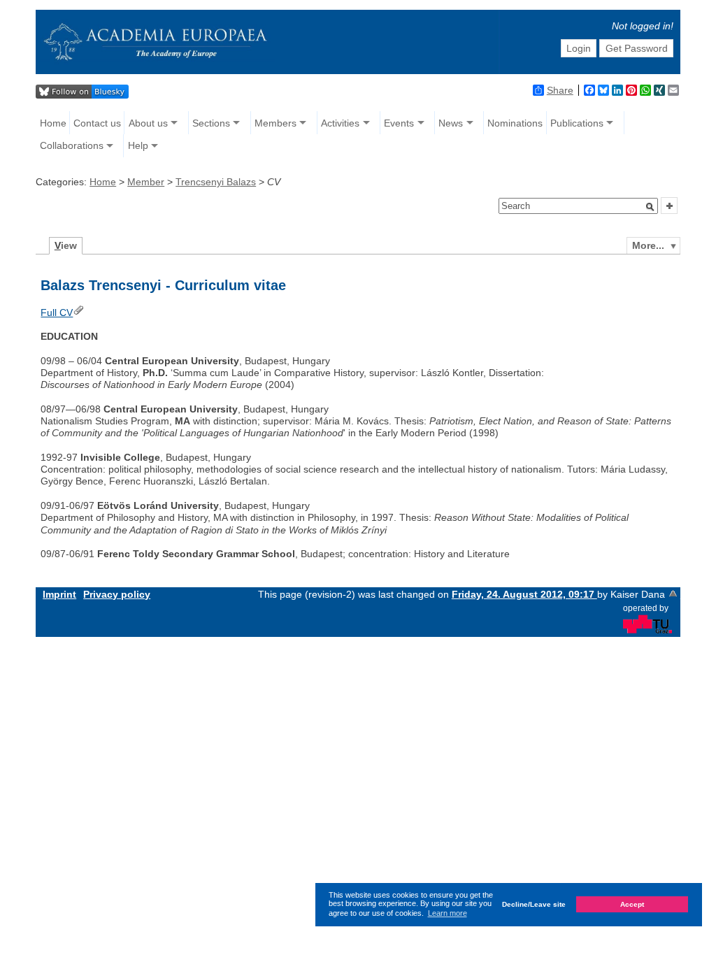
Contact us (97, 123)
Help (138, 145)
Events (399, 123)
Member (145, 181)
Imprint (59, 594)
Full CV (57, 312)
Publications (576, 123)
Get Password (637, 48)
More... (648, 245)
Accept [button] (632, 904)
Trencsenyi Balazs (216, 181)
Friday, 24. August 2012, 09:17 (524, 594)
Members (275, 123)
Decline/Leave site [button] (534, 904)
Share (560, 90)
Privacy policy (116, 594)
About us (148, 123)
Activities (340, 123)
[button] (650, 207)
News (450, 123)
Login (578, 48)
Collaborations (71, 145)
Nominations (515, 123)
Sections (211, 123)
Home (53, 123)
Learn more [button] (447, 913)
